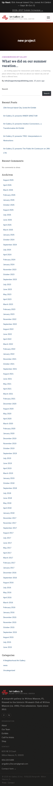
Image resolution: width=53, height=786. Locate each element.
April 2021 (7, 389)
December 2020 (9, 404)
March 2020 (8, 423)
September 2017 (10, 528)
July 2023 (7, 284)
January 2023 (8, 314)
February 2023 (9, 309)
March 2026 (8, 190)
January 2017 (8, 568)
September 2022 (10, 324)
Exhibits (5, 733)
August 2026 (8, 180)
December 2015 (9, 617)
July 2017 (7, 538)
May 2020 (7, 414)
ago (39, 81)
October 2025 (8, 205)
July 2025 (7, 215)
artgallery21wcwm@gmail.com (15, 764)
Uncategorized (9, 670)
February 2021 (9, 399)
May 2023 (7, 294)
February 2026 (9, 195)
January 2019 (8, 478)
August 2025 (8, 210)
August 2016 (8, 583)
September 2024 (10, 245)
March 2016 (8, 602)
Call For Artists (8, 737)
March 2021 (8, 394)
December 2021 (9, 359)
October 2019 (8, 448)
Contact (11, 783)
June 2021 (7, 379)
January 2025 (8, 235)
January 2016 (8, 612)
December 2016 (9, 573)
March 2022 (8, 344)
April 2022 (7, 339)
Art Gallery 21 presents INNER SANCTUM (20, 116)
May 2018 (7, 503)
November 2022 (9, 319)
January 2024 (8, 264)
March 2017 (8, 558)
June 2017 (7, 543)
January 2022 (8, 354)
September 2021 (10, 369)
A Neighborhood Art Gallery (14, 57)
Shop (4, 741)
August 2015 (8, 637)
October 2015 (8, 627)
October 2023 (8, 274)
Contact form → (9, 768)
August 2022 (8, 329)
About (4, 725)
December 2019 (9, 438)
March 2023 (8, 304)
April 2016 (7, 597)
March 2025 (8, 230)
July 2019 (7, 458)
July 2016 (7, 588)
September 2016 (10, 578)
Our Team (6, 729)
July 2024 (7, 250)
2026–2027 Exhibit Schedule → (27, 10)
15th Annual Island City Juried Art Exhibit (19, 108)
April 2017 (7, 553)
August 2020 (8, 409)
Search (5, 89)
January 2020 (8, 433)
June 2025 (7, 220)
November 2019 (9, 443)
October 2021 (8, 364)
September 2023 (10, 279)
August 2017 (8, 533)
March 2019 (8, 473)
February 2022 (9, 349)
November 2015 (9, 622)
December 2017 (9, 518)
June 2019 (7, 463)
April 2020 (7, 419)
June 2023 (7, 289)
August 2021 (8, 374)
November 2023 (9, 269)
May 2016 (7, 592)
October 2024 (8, 240)
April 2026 (7, 185)
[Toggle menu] (48, 17)
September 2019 (10, 453)
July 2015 (7, 642)
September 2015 (10, 632)
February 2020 (9, 429)
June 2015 (7, 647)
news (5, 665)
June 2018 (7, 498)
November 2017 (9, 523)
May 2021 (7, 384)
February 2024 (9, 260)
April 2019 (7, 468)
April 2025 (7, 225)
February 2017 (9, 563)
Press (4, 783)
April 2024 (7, 255)
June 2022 (7, 334)
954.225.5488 (8, 760)
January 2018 (8, 513)
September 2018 (10, 488)
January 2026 (8, 200)
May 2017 (7, 548)
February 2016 (9, 607)
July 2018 (7, 493)
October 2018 (8, 483)
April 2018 (7, 508)
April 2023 (7, 299)
